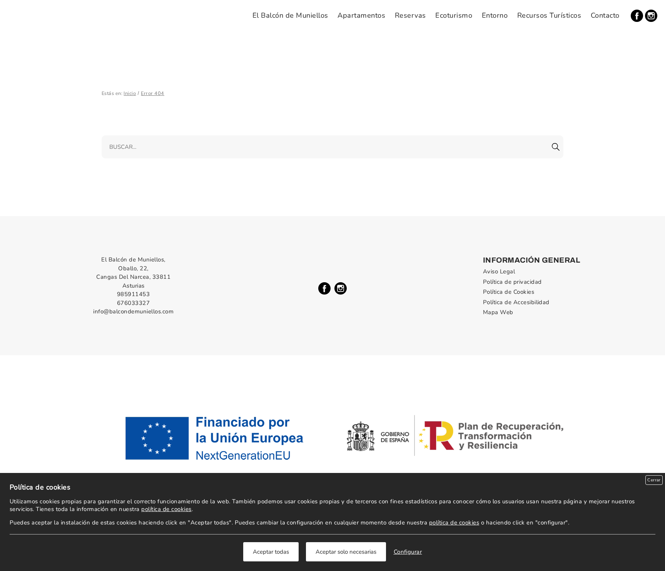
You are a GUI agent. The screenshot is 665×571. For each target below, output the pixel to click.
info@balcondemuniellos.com (133, 311)
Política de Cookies (508, 292)
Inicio (130, 93)
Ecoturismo (453, 15)
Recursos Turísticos (549, 15)
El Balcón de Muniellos (290, 15)
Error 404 (152, 93)
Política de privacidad (512, 282)
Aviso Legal (499, 271)
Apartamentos (361, 15)
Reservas (410, 15)
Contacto (605, 15)
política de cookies (166, 509)
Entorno (495, 15)
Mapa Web (498, 312)
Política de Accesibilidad (516, 302)
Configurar (408, 552)
